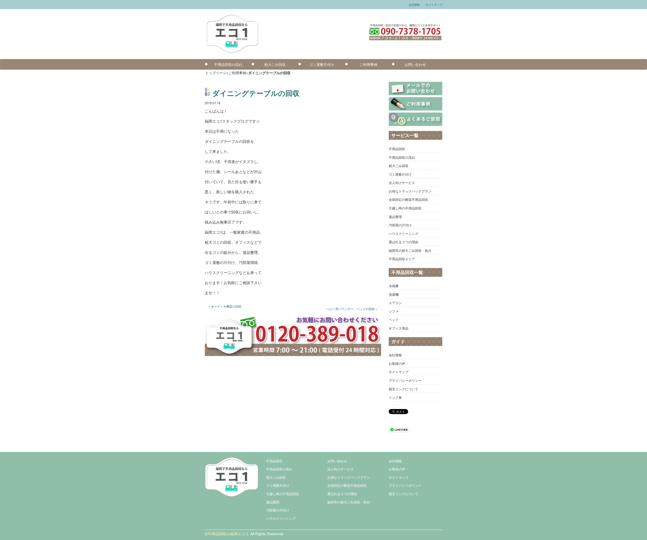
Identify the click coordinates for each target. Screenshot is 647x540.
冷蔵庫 (394, 285)
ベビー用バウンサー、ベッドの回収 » (351, 309)
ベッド (394, 319)
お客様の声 (397, 363)
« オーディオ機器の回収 (225, 306)
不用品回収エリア (402, 258)
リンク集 (395, 397)
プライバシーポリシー (405, 380)
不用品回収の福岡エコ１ (228, 533)
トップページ (215, 72)
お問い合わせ (415, 64)
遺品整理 (395, 216)
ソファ (394, 311)
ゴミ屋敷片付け (321, 64)
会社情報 (414, 5)
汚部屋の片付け (400, 225)
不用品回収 (397, 148)
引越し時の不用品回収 (405, 208)
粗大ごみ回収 (275, 64)
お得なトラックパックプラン (410, 191)
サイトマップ (434, 5)
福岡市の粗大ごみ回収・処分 (410, 250)
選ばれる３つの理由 (403, 241)
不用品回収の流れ (228, 64)
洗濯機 (394, 294)
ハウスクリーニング (403, 233)
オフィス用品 (398, 328)
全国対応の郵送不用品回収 (408, 199)
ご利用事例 (368, 64)
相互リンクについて (403, 389)
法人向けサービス (402, 182)
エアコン (395, 302)
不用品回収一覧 (407, 272)
